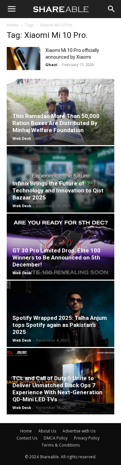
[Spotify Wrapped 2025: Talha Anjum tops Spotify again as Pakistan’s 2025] (60, 314)
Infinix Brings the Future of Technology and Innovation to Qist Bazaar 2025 (58, 190)
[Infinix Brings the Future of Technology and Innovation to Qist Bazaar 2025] (60, 179)
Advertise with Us (79, 431)
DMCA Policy (56, 438)
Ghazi (51, 64)
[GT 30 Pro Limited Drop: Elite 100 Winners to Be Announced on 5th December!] (60, 247)
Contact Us (26, 438)
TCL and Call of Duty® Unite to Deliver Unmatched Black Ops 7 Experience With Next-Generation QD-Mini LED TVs (57, 389)
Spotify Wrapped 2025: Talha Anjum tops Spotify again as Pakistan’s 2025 (59, 324)
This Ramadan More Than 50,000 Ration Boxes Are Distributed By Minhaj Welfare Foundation (55, 123)
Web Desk (21, 138)
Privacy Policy (86, 438)
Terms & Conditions (61, 445)
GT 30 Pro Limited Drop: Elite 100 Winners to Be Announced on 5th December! (56, 257)
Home (12, 25)
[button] (11, 9)
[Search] (111, 9)
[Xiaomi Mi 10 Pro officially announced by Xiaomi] (23, 58)
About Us (47, 431)
